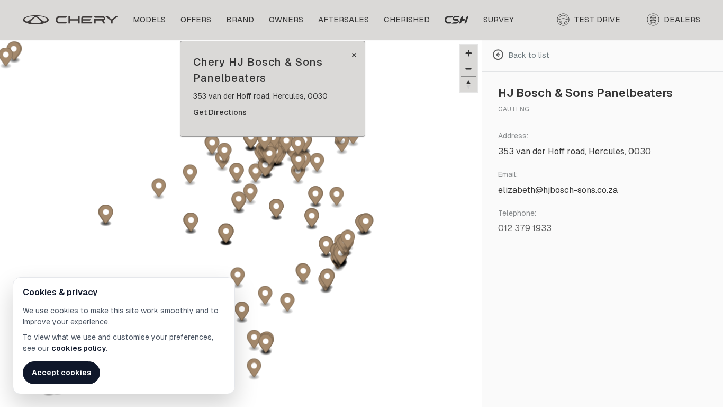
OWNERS (286, 19)
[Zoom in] (468, 53)
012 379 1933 (525, 228)
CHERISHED (407, 19)
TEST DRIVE (597, 19)
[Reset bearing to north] (468, 84)
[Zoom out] (468, 68)
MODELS (149, 19)
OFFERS (195, 19)
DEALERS (682, 19)
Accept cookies (61, 372)
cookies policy (78, 348)
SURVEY (498, 19)
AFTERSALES (343, 19)
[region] (241, 223)
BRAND (240, 19)
